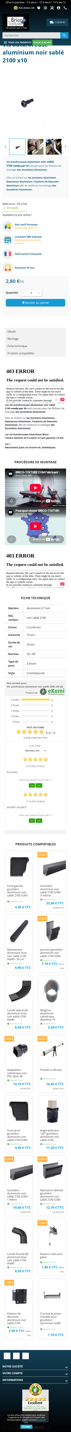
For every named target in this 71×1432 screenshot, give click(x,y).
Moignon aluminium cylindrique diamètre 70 (47, 1015)
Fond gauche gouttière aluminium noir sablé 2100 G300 (17, 890)
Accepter (26, 1427)
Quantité (12, 292)
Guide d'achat (42, 42)
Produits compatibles (20, 353)
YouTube (16, 1356)
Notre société (12, 1366)
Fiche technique (17, 346)
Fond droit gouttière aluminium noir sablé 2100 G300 (17, 1135)
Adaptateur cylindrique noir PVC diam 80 (17, 1073)
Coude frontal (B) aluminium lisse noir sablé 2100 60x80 (17, 1258)
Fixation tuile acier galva (51, 1255)
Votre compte (12, 1373)
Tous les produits (17, 42)
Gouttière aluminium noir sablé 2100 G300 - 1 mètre (18, 1195)
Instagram (25, 1356)
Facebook (7, 1356)
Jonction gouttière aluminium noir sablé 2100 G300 (51, 953)
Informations (12, 1380)
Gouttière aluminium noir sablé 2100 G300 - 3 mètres (51, 890)
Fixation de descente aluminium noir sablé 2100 (16, 1318)
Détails (11, 331)
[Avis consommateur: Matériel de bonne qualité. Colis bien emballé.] (35, 1402)
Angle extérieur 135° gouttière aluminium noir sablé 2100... (49, 1135)
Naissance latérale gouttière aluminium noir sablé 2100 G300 (51, 1195)
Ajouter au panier (35, 303)
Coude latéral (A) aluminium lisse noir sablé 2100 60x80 (17, 1015)
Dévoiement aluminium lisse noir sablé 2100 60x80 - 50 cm (17, 954)
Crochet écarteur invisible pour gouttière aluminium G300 (50, 1318)
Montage (12, 339)
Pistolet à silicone (51, 1070)
